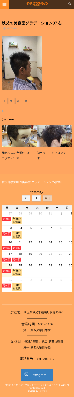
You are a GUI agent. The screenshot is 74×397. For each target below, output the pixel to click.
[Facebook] (5, 101)
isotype (43, 391)
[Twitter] (11, 101)
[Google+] (18, 101)
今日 (47, 198)
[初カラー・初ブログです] (54, 136)
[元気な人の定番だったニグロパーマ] (19, 136)
